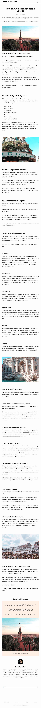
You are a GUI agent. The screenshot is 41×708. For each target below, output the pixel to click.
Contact (35, 702)
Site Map (26, 702)
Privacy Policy (7, 702)
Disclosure (17, 702)
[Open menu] (38, 2)
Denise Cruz (10, 17)
